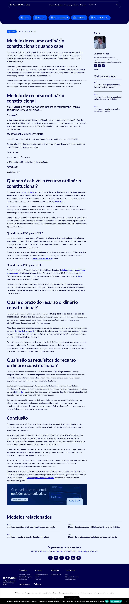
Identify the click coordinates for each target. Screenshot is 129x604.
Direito (26, 18)
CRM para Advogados (41, 574)
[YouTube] (56, 558)
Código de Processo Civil (26, 331)
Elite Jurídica (23, 579)
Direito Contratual (61, 18)
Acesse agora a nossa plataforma (40, 477)
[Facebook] (95, 65)
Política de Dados (115, 601)
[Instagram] (99, 65)
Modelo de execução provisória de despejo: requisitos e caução (107, 86)
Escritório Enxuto (24, 574)
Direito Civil (81, 18)
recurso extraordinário (42, 258)
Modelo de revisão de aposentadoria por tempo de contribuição (92, 537)
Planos (37, 577)
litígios (79, 276)
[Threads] (78, 558)
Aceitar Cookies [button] (71, 598)
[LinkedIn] (103, 65)
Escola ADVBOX (56, 574)
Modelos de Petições (71, 577)
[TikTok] (67, 558)
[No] (127, 601)
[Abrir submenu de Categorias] (95, 5)
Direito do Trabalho (101, 18)
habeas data (19, 392)
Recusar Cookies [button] (56, 598)
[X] (73, 558)
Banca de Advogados (25, 577)
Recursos (41, 18)
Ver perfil (97, 69)
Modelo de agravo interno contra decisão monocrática (107, 110)
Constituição (59, 201)
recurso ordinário (28, 192)
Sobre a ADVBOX (70, 579)
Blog (66, 574)
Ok (107, 601)
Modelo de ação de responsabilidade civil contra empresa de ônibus (108, 98)
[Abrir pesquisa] (117, 4)
